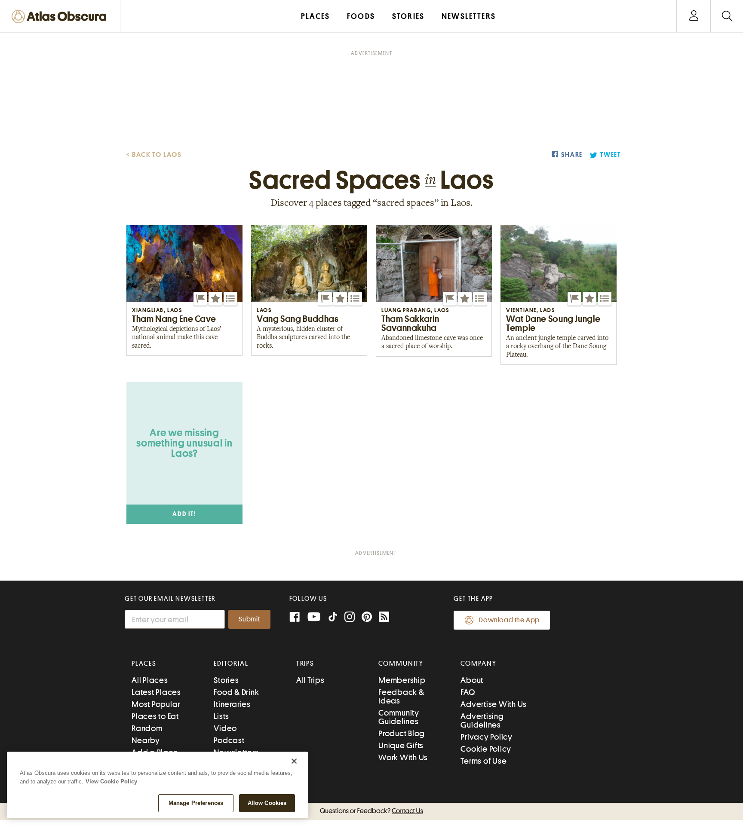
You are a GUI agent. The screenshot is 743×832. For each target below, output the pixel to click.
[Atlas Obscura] (61, 17)
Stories (226, 680)
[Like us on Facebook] (294, 617)
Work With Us (403, 757)
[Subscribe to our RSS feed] (384, 617)
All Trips (310, 680)
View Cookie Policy (111, 781)
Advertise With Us (494, 704)
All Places (150, 680)
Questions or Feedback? (371, 811)
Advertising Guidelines (482, 720)
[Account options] (693, 16)
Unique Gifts (401, 745)
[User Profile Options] (693, 16)
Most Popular (156, 704)
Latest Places (156, 692)
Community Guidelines (398, 717)
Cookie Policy (486, 749)
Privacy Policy (487, 737)
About (472, 680)
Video (225, 728)
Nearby (146, 740)
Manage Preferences (196, 803)
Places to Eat (155, 716)
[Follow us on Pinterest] (367, 617)
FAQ (468, 692)
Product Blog (401, 733)
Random (147, 728)
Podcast (229, 740)
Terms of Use (484, 761)
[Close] (294, 761)
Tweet (610, 155)
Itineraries (232, 704)
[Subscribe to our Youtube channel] (314, 617)
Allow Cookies (267, 803)
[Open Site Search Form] (727, 16)
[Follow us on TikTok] (333, 618)
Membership (402, 680)
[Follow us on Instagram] (349, 617)
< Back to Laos (154, 154)
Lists (221, 716)
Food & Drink (236, 692)
